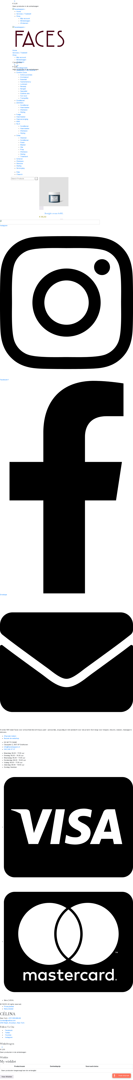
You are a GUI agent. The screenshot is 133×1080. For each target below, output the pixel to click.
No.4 (18, 124)
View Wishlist (7, 1077)
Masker (23, 145)
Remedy (23, 86)
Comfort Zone (21, 72)
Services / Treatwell (23, 14)
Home (18, 11)
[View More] (39, 211)
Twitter (7, 1033)
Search (19, 174)
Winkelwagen (25, 21)
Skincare (19, 163)
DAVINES (19, 103)
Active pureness (26, 75)
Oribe (18, 135)
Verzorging (20, 168)
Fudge (18, 114)
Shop (18, 16)
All (17, 65)
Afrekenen (24, 23)
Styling (22, 112)
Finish (22, 142)
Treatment (24, 156)
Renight (23, 89)
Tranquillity (24, 98)
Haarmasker (24, 107)
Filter (18, 172)
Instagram (8, 1037)
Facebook (8, 1030)
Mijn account (25, 18)
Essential (23, 79)
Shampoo (23, 110)
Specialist (23, 91)
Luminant (23, 84)
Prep (22, 149)
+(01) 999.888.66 (14, 1018)
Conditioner (20, 100)
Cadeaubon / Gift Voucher (26, 70)
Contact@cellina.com (7, 1020)
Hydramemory (25, 82)
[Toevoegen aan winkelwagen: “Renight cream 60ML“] (41, 208)
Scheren (19, 159)
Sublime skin (25, 93)
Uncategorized (21, 68)
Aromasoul (24, 77)
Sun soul (23, 96)
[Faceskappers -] (19, 9)
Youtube (8, 1035)
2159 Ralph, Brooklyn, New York (12, 1023)
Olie (21, 147)
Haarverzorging (22, 119)
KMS (18, 121)
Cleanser (23, 138)
